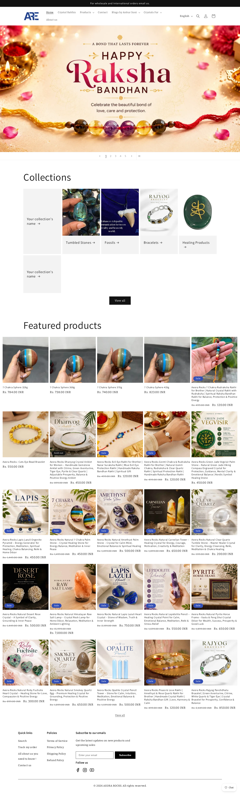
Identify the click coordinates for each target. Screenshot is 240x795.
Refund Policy (55, 760)
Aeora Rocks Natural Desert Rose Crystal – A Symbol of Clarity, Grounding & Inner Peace (21, 617)
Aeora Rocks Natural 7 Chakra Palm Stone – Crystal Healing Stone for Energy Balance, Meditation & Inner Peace (70, 544)
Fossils (110, 242)
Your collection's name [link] (40, 221)
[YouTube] (92, 770)
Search (22, 740)
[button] (87, 12)
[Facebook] (78, 770)
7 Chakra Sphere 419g (156, 387)
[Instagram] (85, 770)
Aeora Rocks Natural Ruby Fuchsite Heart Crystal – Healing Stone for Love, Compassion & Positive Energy (25, 693)
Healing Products (196, 242)
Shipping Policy (56, 753)
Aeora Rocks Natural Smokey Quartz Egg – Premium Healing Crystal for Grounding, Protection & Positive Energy (71, 694)
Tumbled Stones (78, 242)
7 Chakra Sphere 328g (15, 387)
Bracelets (151, 242)
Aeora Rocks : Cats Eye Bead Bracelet (24, 461)
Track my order (27, 747)
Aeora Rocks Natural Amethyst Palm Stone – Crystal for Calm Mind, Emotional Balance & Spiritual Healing (119, 543)
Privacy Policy (55, 747)
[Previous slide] (100, 156)
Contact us (24, 765)
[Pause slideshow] (140, 156)
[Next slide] (131, 156)
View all (120, 300)
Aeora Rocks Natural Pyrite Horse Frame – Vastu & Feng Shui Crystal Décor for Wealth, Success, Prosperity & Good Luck (214, 619)
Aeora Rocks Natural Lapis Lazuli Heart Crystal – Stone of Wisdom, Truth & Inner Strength (119, 617)
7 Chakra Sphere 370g (109, 387)
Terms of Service (57, 740)
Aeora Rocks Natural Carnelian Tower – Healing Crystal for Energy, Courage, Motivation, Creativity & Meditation (166, 543)
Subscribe (125, 755)
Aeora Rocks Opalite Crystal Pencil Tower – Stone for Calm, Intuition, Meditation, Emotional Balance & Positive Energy (117, 694)
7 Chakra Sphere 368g (62, 387)
